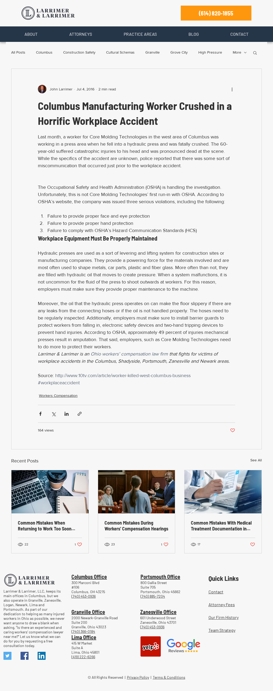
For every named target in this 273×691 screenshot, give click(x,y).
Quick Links (223, 578)
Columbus (44, 52)
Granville (152, 52)
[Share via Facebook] (40, 413)
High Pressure (210, 52)
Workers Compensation (58, 395)
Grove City (179, 52)
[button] (31, 34)
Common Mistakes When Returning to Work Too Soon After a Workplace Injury (44, 526)
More (237, 52)
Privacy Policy (138, 677)
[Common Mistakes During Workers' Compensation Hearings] (136, 491)
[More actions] (232, 89)
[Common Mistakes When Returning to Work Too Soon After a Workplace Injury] (50, 491)
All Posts (18, 52)
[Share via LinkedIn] (66, 413)
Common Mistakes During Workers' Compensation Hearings (136, 526)
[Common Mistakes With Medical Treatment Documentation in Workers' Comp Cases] (223, 491)
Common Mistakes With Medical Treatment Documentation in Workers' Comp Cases (221, 526)
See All (256, 460)
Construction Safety (79, 52)
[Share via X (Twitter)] (53, 413)
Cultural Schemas (120, 52)
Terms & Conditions (169, 677)
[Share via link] (79, 413)
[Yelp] (150, 646)
